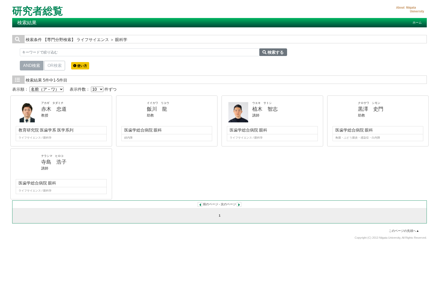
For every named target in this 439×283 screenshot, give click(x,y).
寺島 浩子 (54, 162)
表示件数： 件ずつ (93, 89)
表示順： (20, 89)
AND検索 (31, 65)
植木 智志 (265, 109)
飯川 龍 (157, 109)
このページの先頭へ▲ (404, 231)
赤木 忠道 (54, 109)
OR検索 (55, 65)
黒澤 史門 (370, 109)
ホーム (417, 22)
